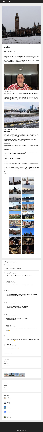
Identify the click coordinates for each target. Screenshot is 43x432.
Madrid (5, 387)
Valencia (5, 385)
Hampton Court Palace (8, 134)
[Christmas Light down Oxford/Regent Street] (15, 241)
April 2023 (5, 361)
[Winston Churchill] (15, 189)
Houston (8, 397)
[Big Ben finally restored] (15, 181)
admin (8, 272)
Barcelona (5, 383)
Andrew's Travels (6, 1)
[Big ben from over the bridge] (28, 189)
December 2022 (6, 365)
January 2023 (6, 363)
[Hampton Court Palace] (28, 198)
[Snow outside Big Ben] (28, 181)
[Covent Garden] (28, 249)
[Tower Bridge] (15, 198)
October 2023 (6, 359)
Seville (5, 389)
